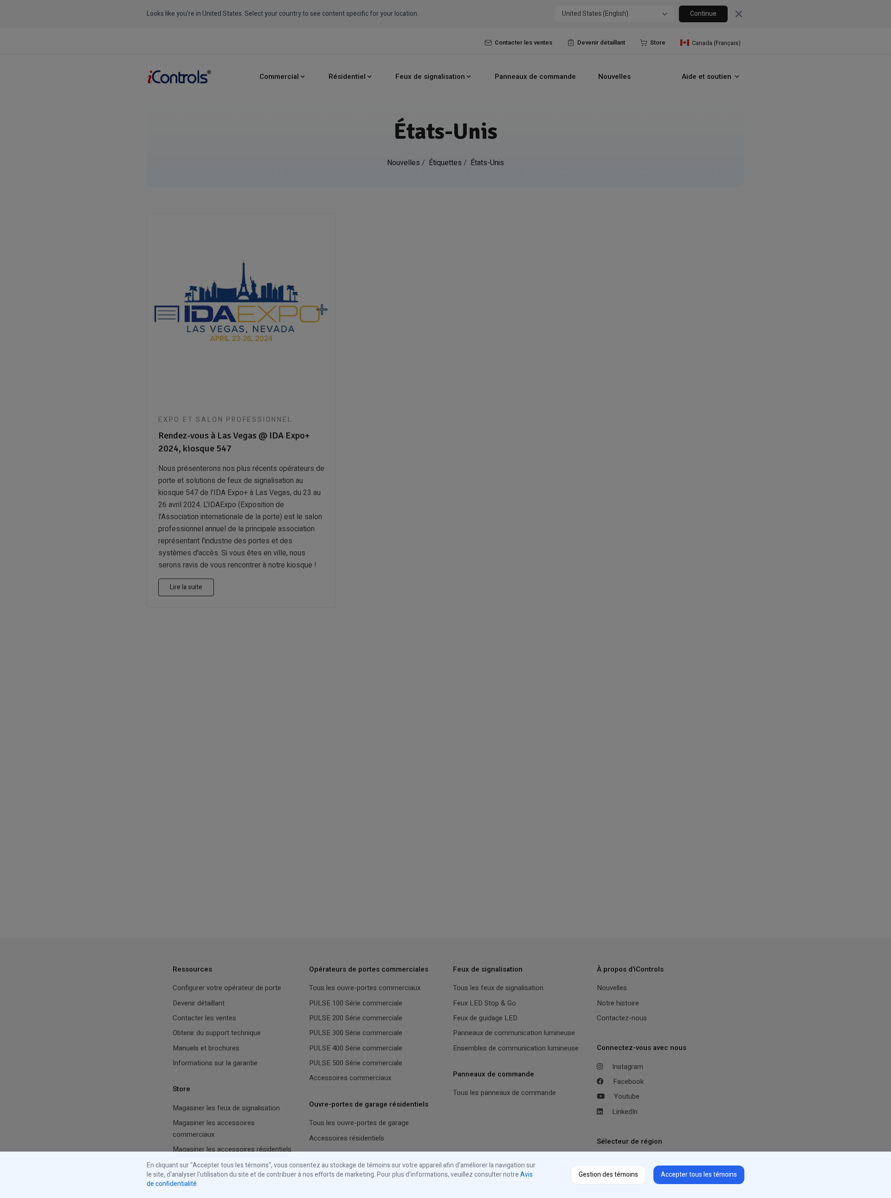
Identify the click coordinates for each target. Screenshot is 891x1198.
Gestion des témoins (608, 1174)
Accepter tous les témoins (699, 1174)
